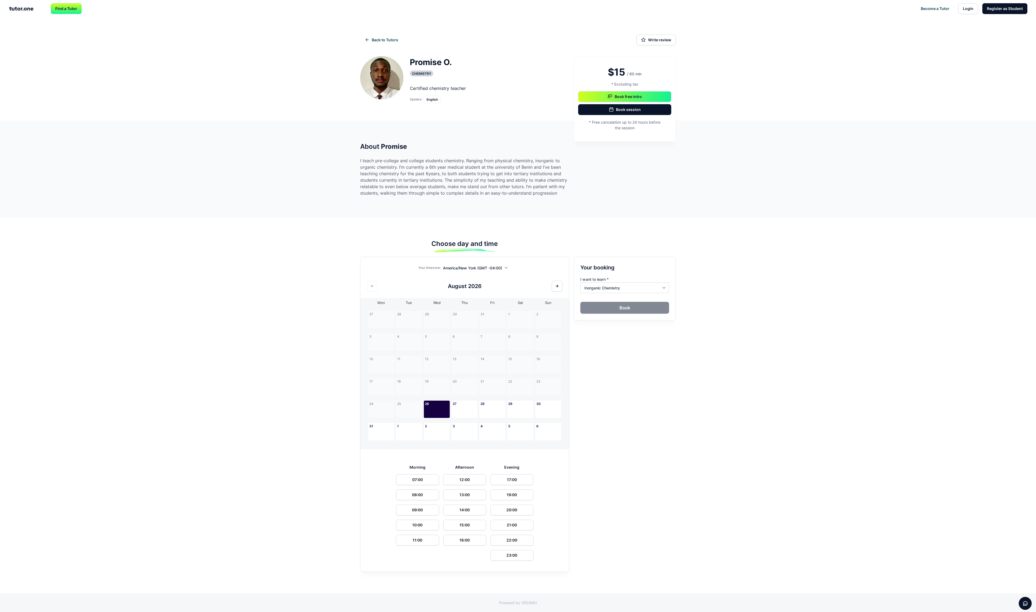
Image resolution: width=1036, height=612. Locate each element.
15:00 (464, 525)
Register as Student (1005, 8)
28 (482, 404)
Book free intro (628, 96)
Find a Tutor (66, 8)
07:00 (417, 479)
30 (538, 404)
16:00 (464, 540)
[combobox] (477, 268)
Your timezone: (429, 268)
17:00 (512, 479)
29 (510, 404)
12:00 (464, 479)
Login (968, 8)
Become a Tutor (935, 8)
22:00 (511, 540)
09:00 (417, 510)
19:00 (512, 494)
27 (454, 404)
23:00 (511, 555)
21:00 (512, 525)
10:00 (417, 525)
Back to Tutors (385, 40)
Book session (628, 109)
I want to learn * (594, 279)
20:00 (511, 510)
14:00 (464, 510)
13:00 (464, 494)
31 (371, 426)
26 (427, 404)
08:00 (417, 494)
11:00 (417, 540)
